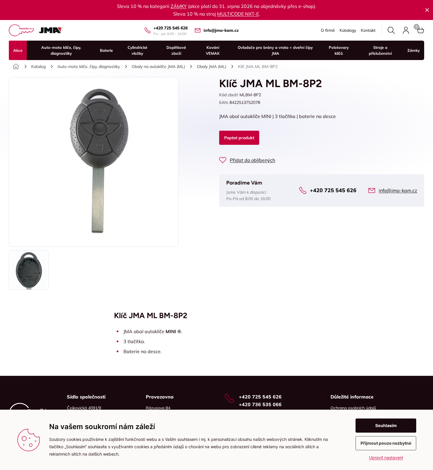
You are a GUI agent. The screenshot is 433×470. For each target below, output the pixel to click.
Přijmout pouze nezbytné (386, 443)
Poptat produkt (239, 137)
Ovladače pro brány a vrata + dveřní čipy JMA (275, 50)
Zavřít (427, 10)
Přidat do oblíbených (252, 160)
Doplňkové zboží (176, 50)
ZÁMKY (179, 6)
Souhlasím (386, 425)
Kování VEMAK (213, 50)
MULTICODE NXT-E (238, 14)
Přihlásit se (406, 30)
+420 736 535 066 (260, 404)
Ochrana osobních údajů (353, 408)
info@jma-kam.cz (221, 30)
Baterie (106, 50)
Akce (17, 50)
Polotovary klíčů (339, 50)
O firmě (328, 30)
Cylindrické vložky (137, 50)
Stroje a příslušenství (380, 50)
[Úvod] (15, 66)
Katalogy (348, 30)
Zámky (413, 50)
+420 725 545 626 (170, 28)
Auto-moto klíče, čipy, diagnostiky (61, 50)
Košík (420, 30)
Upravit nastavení (386, 457)
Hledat (391, 30)
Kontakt (368, 30)
